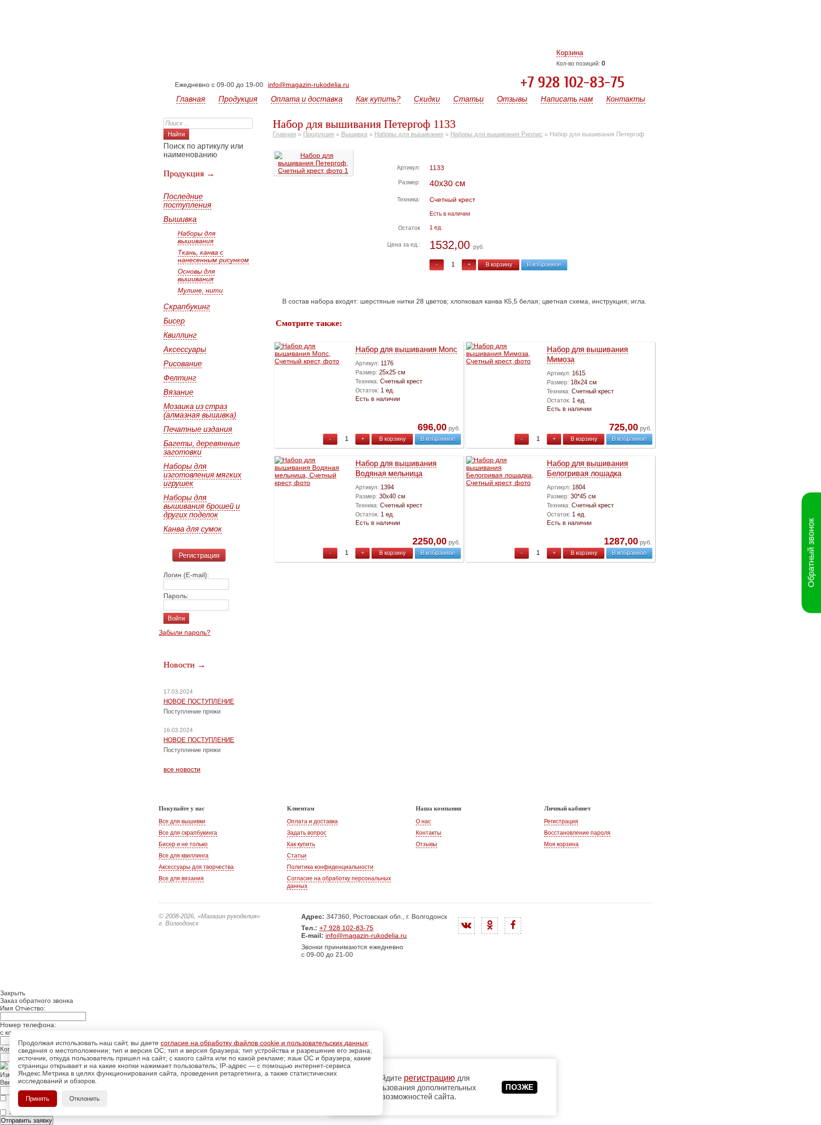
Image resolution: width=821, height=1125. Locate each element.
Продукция (238, 99)
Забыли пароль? (184, 632)
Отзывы (512, 99)
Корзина (569, 52)
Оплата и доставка (307, 99)
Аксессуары (184, 349)
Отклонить (84, 1098)
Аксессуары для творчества (196, 867)
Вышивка (180, 219)
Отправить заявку (26, 1120)
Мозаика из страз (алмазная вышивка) (199, 410)
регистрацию (429, 1078)
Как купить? (378, 99)
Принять (37, 1098)
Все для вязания (181, 878)
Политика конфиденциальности (330, 867)
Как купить (301, 844)
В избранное (544, 264)
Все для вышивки (182, 821)
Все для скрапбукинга (188, 832)
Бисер (174, 321)
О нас (423, 821)
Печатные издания (197, 429)
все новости (181, 769)
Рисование (182, 364)
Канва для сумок (192, 529)
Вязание (178, 392)
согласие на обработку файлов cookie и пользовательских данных (264, 1043)
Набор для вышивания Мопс (406, 349)
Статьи (468, 99)
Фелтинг (179, 378)
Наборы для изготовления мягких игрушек (202, 474)
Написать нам (567, 99)
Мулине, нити (200, 290)
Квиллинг (180, 335)
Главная (190, 99)
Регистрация (199, 555)
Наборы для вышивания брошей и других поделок (201, 506)
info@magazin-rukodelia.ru (308, 84)
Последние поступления (187, 200)
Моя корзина (561, 844)
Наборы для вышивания (196, 237)
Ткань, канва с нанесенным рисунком (213, 256)
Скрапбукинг (186, 307)
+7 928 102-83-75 (572, 82)
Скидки (427, 99)
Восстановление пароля (577, 832)
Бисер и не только (183, 844)
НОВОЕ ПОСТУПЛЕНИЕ (198, 701)
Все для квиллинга (184, 855)
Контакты (625, 99)
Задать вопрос (306, 832)
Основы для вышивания (196, 275)
